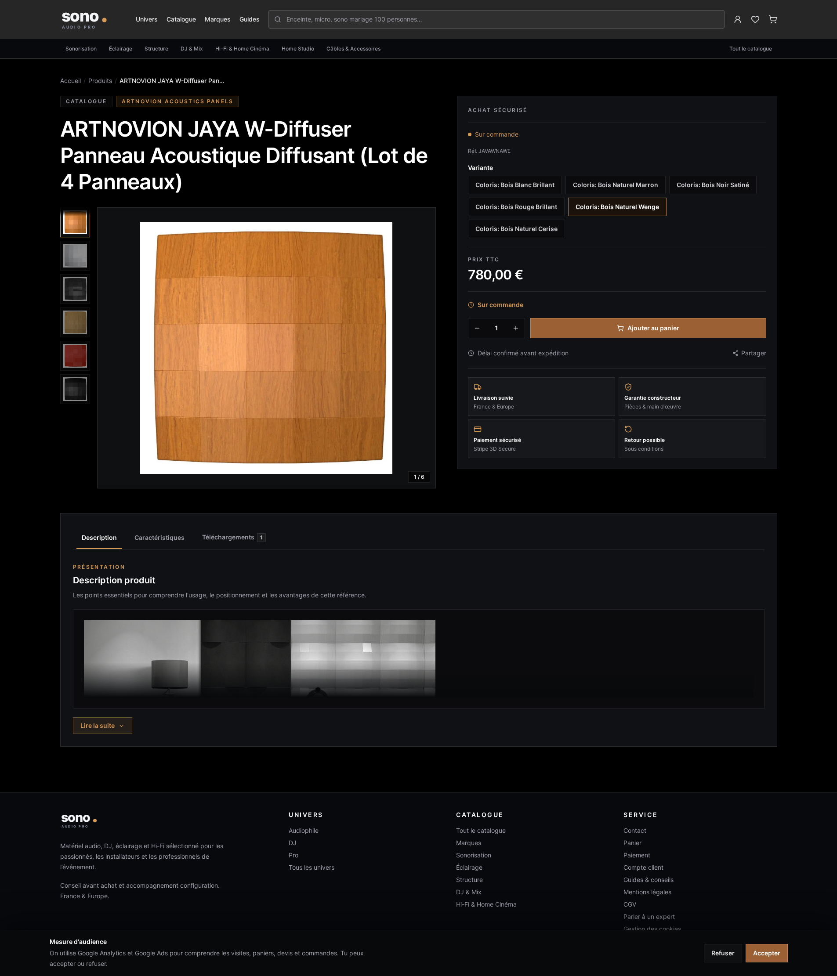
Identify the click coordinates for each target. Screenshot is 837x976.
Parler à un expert (649, 916)
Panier (632, 842)
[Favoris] (755, 19)
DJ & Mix (192, 48)
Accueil (70, 80)
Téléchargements (232, 537)
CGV (629, 904)
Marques (218, 19)
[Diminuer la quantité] (477, 328)
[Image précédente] (111, 348)
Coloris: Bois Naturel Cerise (516, 228)
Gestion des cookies (652, 929)
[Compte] (737, 19)
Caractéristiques (159, 537)
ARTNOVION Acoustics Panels (177, 101)
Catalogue (181, 19)
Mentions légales (647, 892)
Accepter (766, 953)
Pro (293, 855)
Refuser (723, 953)
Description (99, 537)
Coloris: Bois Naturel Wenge (617, 206)
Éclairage (120, 48)
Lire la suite (97, 725)
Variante (480, 167)
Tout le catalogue (750, 48)
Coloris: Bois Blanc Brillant (514, 184)
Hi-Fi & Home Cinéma (242, 48)
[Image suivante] (421, 348)
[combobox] (501, 19)
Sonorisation (81, 48)
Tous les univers (311, 867)
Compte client (643, 867)
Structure (156, 48)
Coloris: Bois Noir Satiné (713, 184)
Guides (249, 19)
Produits (100, 80)
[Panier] (772, 19)
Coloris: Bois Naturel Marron (615, 184)
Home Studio (298, 48)
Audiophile (304, 830)
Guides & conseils (648, 879)
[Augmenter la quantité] (516, 328)
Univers (147, 19)
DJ (293, 842)
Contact (634, 830)
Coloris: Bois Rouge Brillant (516, 206)
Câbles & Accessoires (353, 48)
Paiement (636, 855)
